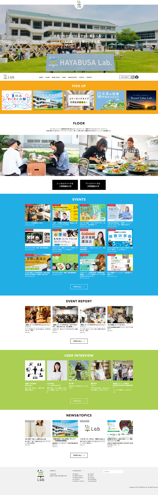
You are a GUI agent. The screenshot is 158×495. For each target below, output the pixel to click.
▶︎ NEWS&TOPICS (78, 477)
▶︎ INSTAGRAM (92, 481)
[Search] (120, 471)
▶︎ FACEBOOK (92, 479)
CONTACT (89, 77)
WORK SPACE (56, 77)
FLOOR (47, 77)
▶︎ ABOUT (75, 474)
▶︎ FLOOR (91, 474)
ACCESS (81, 77)
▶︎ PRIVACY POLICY (78, 481)
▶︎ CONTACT (76, 479)
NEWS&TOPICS (72, 77)
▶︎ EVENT (91, 476)
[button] (2, 38)
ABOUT (41, 77)
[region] (79, 39)
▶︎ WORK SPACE (77, 476)
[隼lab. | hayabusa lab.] (6, 77)
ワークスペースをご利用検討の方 (93, 184)
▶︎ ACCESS (91, 477)
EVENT (64, 77)
